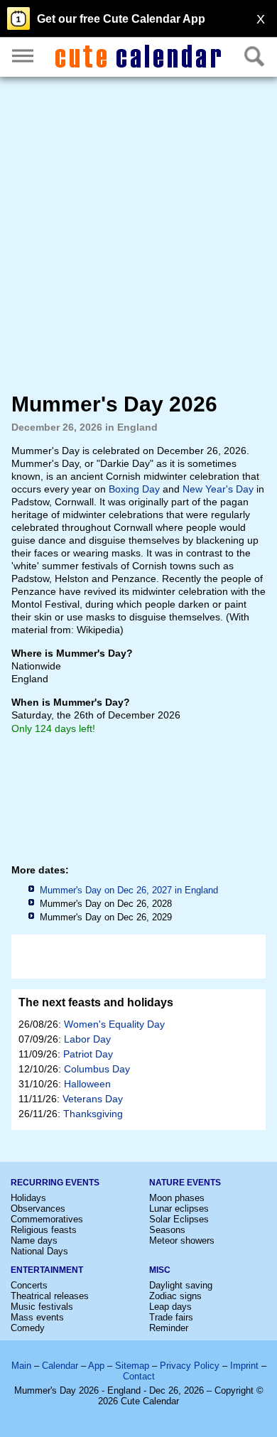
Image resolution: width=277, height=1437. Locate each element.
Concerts (29, 1285)
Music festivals (42, 1306)
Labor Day (87, 1039)
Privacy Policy (189, 1365)
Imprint (244, 1365)
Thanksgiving (93, 1113)
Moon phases (177, 1198)
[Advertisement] (138, 233)
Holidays (28, 1198)
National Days (39, 1251)
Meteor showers (181, 1240)
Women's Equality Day (114, 1024)
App (96, 1365)
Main (21, 1365)
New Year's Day (218, 489)
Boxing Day (134, 489)
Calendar (60, 1365)
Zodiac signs (175, 1296)
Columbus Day (97, 1069)
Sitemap (132, 1365)
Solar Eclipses (179, 1219)
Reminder (168, 1328)
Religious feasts (44, 1230)
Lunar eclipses (179, 1208)
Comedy (28, 1328)
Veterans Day (93, 1098)
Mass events (37, 1317)
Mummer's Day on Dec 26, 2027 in (129, 890)
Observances (38, 1208)
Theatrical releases (50, 1296)
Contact (139, 1376)
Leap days (170, 1306)
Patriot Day (88, 1054)
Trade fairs (171, 1317)
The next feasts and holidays (95, 1002)
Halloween (87, 1083)
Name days (34, 1240)
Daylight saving (180, 1285)
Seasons (167, 1230)
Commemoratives (47, 1219)
